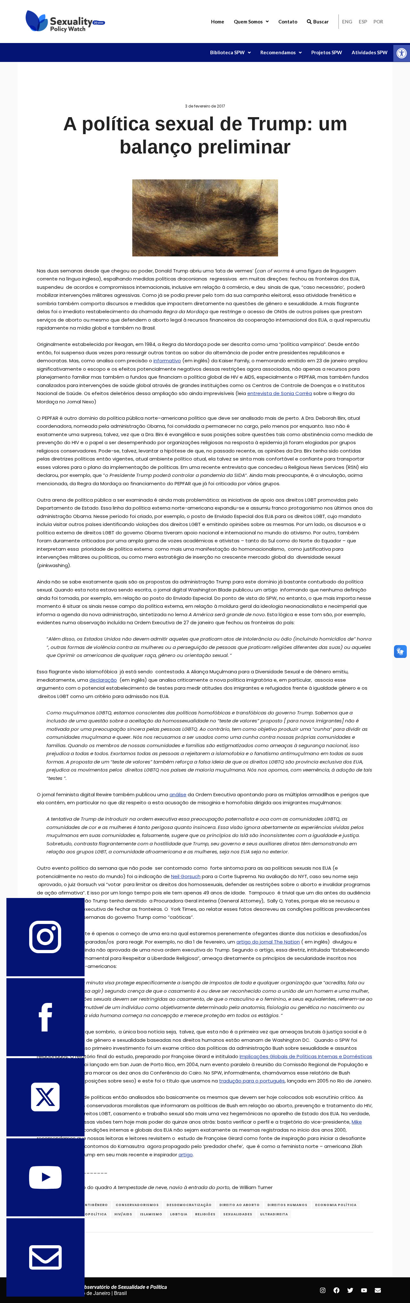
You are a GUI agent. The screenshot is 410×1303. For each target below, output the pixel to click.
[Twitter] (350, 1290)
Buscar (321, 21)
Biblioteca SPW (227, 52)
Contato (287, 21)
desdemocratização (189, 1205)
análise (177, 794)
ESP (363, 21)
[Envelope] (378, 1290)
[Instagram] (322, 1290)
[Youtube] (364, 1290)
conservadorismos (137, 1205)
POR (378, 21)
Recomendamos (278, 52)
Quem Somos (248, 21)
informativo (167, 360)
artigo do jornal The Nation (268, 941)
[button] (401, 53)
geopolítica (93, 1214)
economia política (336, 1205)
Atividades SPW (370, 52)
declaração (103, 680)
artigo (185, 1154)
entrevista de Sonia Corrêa (279, 393)
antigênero (95, 1205)
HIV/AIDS (123, 1214)
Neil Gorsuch (186, 876)
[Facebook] (336, 1290)
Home (217, 21)
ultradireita (274, 1214)
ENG (347, 21)
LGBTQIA (178, 1214)
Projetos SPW (326, 52)
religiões (205, 1214)
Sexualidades (237, 1214)
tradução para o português (252, 1080)
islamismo (151, 1214)
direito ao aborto (239, 1205)
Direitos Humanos (287, 1205)
